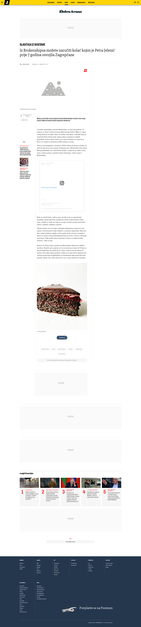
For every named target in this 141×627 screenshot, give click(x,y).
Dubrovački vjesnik (23, 602)
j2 (54, 560)
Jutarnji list (22, 586)
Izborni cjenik (40, 591)
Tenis (38, 569)
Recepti (59, 2)
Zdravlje (55, 567)
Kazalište (90, 570)
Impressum (39, 586)
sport (38, 560)
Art (89, 563)
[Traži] (138, 2)
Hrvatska (21, 563)
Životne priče (56, 572)
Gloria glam (22, 600)
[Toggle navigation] (1, 2)
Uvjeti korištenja (40, 587)
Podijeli (23, 120)
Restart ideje (73, 565)
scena (108, 560)
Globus (21, 591)
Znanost (55, 565)
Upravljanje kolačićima (41, 599)
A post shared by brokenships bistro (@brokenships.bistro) (56, 208)
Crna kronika (22, 567)
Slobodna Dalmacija (24, 587)
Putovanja (56, 570)
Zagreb (21, 569)
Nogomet (39, 565)
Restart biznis (74, 563)
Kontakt (38, 597)
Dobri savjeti (81, 2)
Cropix (21, 610)
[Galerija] (53, 88)
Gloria (21, 599)
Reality (107, 567)
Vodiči (72, 2)
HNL (38, 563)
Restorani (91, 2)
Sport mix (39, 572)
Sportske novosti (23, 589)
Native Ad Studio (23, 612)
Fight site (39, 570)
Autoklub (22, 593)
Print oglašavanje (40, 595)
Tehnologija (56, 563)
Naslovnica (50, 2)
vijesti (22, 560)
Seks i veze (56, 569)
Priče (66, 2)
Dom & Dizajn (22, 595)
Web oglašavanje (40, 593)
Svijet (21, 565)
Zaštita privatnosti (40, 589)
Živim (21, 604)
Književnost (90, 567)
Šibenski (21, 608)
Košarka (38, 567)
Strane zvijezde (109, 565)
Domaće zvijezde (109, 563)
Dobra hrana (22, 597)
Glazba (89, 569)
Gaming (55, 574)
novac (73, 560)
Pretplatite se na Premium (96, 608)
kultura (90, 560)
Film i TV (90, 565)
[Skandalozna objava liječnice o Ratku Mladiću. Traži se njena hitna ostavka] (91, 483)
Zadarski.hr (22, 606)
